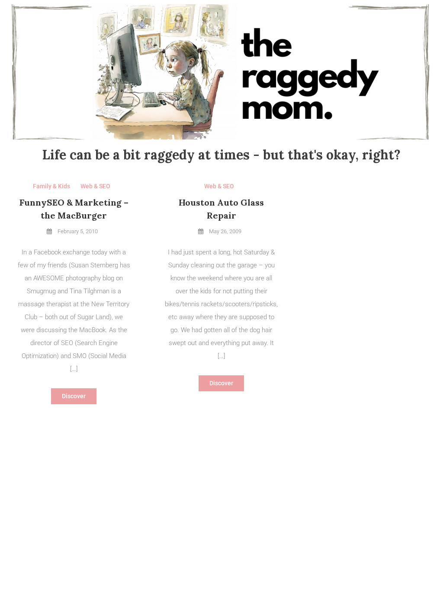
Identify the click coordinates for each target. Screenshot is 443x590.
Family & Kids (51, 186)
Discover (74, 396)
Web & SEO (95, 186)
